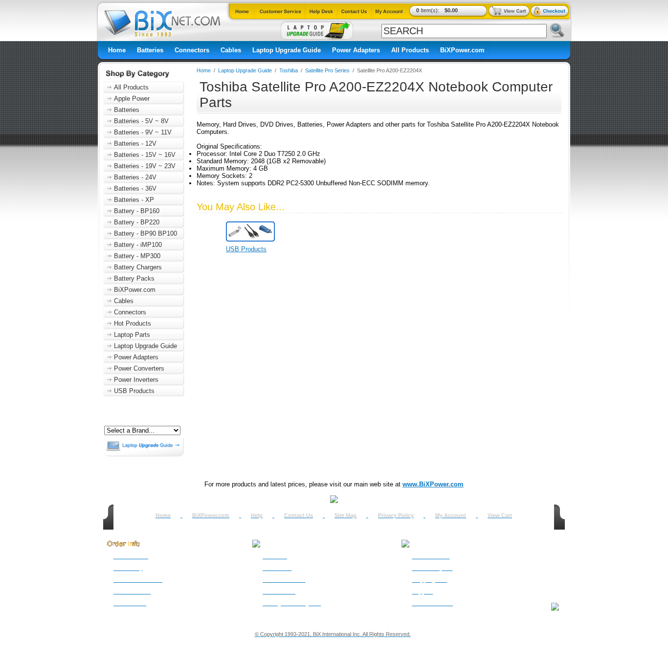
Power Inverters (136, 379)
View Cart (500, 515)
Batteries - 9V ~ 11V (143, 132)
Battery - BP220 (136, 222)
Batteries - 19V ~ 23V (145, 166)
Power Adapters (356, 50)
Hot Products (132, 323)
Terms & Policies (284, 580)
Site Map (345, 515)
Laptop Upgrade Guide (286, 50)
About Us (275, 556)
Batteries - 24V (135, 177)
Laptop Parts (132, 334)
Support (422, 591)
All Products (410, 50)
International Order (137, 580)
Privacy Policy (396, 515)
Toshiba (289, 70)
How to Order (130, 556)
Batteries (150, 50)
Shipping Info (429, 580)
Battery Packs (134, 278)
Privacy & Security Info (292, 603)
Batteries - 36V (135, 188)
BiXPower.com (462, 50)
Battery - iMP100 (138, 244)
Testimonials (279, 591)
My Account (450, 515)
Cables (231, 50)
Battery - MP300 (137, 256)
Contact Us (298, 515)
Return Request (432, 568)
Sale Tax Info (129, 603)
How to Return (430, 556)
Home (117, 50)
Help (257, 515)
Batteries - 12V (135, 143)
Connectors (192, 50)
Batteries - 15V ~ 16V (145, 154)
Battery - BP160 (136, 211)
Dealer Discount (432, 603)
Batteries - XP (134, 199)
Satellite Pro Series (327, 70)
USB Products (134, 391)
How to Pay (128, 568)
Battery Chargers (138, 267)
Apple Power (132, 98)
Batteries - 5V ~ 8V (141, 121)
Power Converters (139, 368)
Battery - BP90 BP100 (145, 233)
